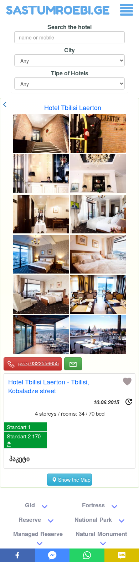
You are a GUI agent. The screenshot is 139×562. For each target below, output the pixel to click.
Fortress (93, 505)
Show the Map (74, 479)
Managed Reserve (38, 534)
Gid (30, 505)
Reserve (30, 519)
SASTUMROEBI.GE (58, 10)
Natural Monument (101, 534)
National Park (93, 519)
